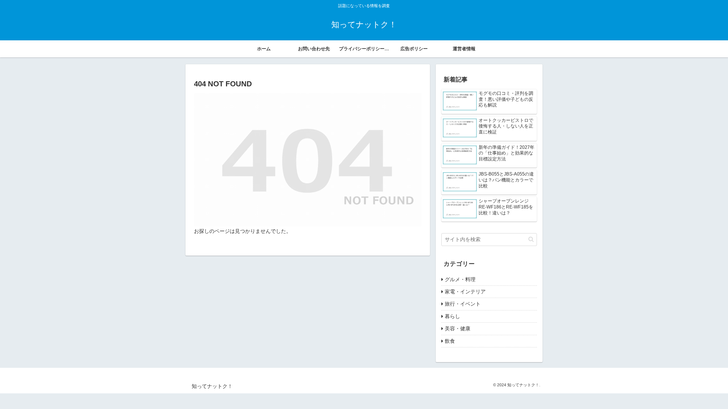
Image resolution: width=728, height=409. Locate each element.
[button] (531, 239)
